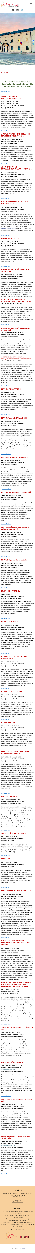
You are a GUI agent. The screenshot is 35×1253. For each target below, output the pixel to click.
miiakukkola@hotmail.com (8, 228)
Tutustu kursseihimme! (17, 1229)
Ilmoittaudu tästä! (6, 91)
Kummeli (22, 1248)
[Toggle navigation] (31, 4)
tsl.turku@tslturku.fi (17, 1202)
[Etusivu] (10, 4)
